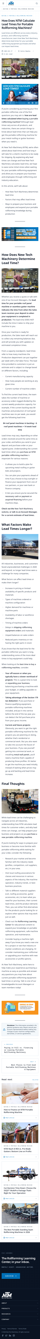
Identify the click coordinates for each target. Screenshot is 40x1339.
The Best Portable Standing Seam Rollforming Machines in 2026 (18, 1230)
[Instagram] (14, 1335)
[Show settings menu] (32, 103)
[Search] (36, 3)
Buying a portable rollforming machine (17, 15)
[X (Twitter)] (6, 1335)
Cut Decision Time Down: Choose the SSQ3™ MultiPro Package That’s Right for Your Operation (20, 1190)
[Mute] (29, 103)
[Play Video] (4, 103)
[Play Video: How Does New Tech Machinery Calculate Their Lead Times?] (20, 92)
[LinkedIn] (10, 1335)
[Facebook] (3, 1335)
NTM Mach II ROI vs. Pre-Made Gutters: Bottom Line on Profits (17, 1150)
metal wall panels (21, 754)
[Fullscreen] (36, 103)
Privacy (4, 1329)
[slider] (18, 103)
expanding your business (19, 683)
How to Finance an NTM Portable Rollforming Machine (18, 1110)
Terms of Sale (22, 1329)
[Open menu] (3, 3)
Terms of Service (12, 1329)
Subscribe (9, 1276)
